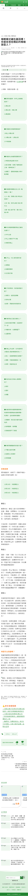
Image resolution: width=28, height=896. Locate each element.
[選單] (26, 2)
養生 (7, 5)
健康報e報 (15, 880)
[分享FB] (3, 8)
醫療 (19, 5)
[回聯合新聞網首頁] (2, 2)
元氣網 (5, 36)
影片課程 (4, 795)
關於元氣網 (5, 887)
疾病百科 (24, 887)
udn (2, 36)
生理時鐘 (20, 81)
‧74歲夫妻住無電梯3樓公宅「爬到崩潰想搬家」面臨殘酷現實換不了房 (14, 716)
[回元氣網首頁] (6, 2)
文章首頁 (13, 889)
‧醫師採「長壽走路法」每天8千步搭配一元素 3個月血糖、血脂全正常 (13, 723)
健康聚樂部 (11, 887)
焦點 (2, 5)
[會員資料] (24, 2)
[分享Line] (10, 8)
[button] (26, 5)
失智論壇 (13, 5)
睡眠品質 (14, 734)
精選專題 (18, 887)
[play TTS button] (7, 70)
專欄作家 (19, 889)
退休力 (8, 889)
